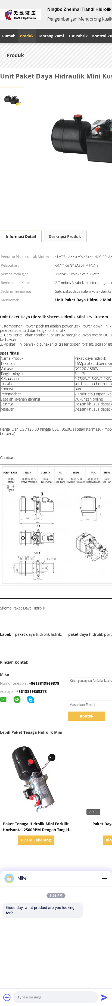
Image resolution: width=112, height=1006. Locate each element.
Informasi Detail (21, 236)
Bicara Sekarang (36, 840)
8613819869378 (32, 691)
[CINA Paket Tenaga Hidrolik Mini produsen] (20, 14)
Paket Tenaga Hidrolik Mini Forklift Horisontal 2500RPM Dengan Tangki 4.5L (36, 829)
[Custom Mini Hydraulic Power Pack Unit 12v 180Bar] (12, 98)
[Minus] (104, 878)
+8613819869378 (44, 683)
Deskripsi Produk (65, 236)
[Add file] (7, 997)
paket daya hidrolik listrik (38, 634)
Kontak (87, 716)
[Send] (104, 997)
